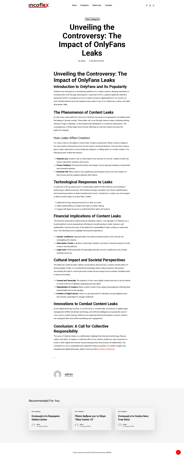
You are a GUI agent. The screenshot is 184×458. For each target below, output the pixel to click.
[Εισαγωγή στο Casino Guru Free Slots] (135, 419)
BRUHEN (108, 453)
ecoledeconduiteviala (106, 349)
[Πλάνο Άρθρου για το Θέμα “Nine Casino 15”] (91, 419)
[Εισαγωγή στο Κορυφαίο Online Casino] (48, 419)
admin (83, 61)
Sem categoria (92, 19)
